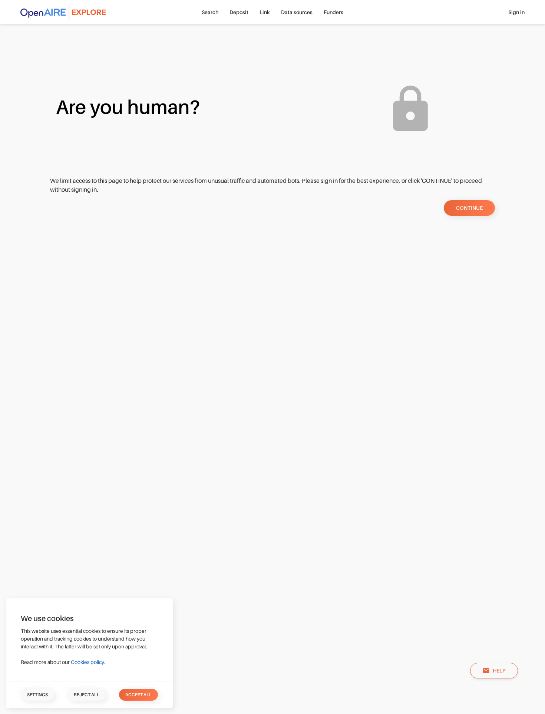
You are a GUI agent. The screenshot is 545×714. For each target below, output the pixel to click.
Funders (333, 12)
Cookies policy (87, 662)
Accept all (138, 694)
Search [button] (210, 12)
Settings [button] (37, 694)
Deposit (238, 12)
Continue (469, 208)
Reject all (86, 694)
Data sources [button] (297, 12)
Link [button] (265, 12)
